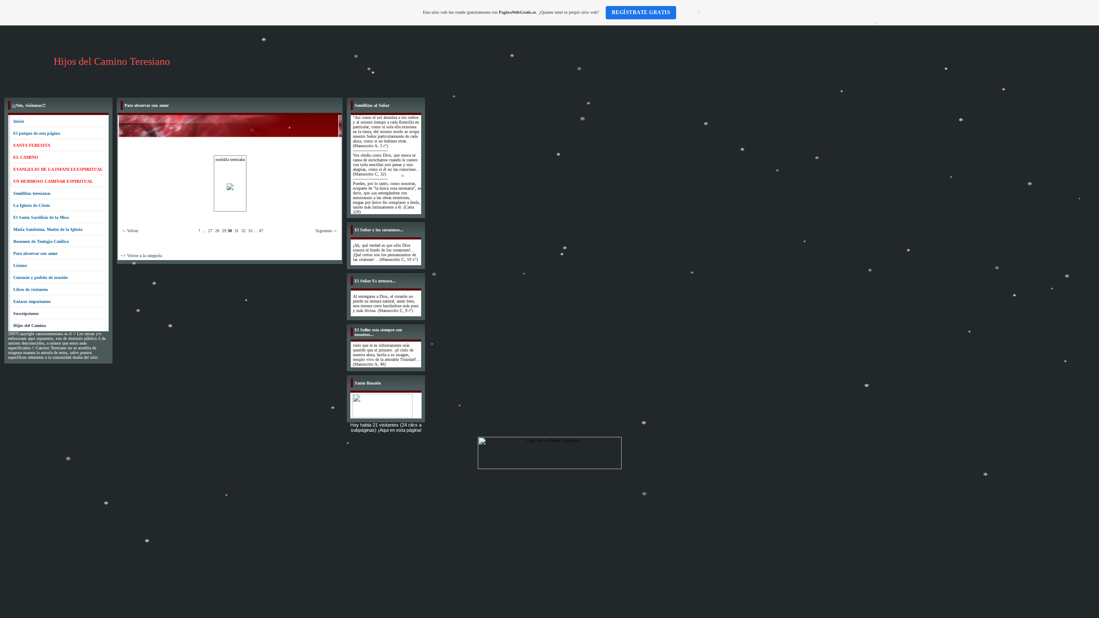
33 (250, 230)
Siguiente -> (326, 230)
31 (236, 230)
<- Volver (130, 230)
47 (261, 230)
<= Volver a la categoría (141, 255)
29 (224, 230)
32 (243, 230)
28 (217, 230)
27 (210, 230)
